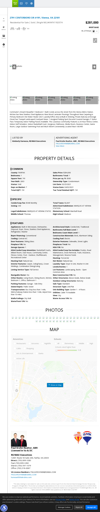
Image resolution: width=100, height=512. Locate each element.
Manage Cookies (64, 507)
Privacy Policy (61, 499)
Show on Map (56, 385)
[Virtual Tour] (31, 3)
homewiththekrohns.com (21, 477)
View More (60, 146)
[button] (4, 508)
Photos (4, 38)
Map (4, 46)
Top (4, 21)
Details (4, 29)
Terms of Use (74, 499)
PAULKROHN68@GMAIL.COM (68, 143)
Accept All (91, 507)
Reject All (79, 507)
